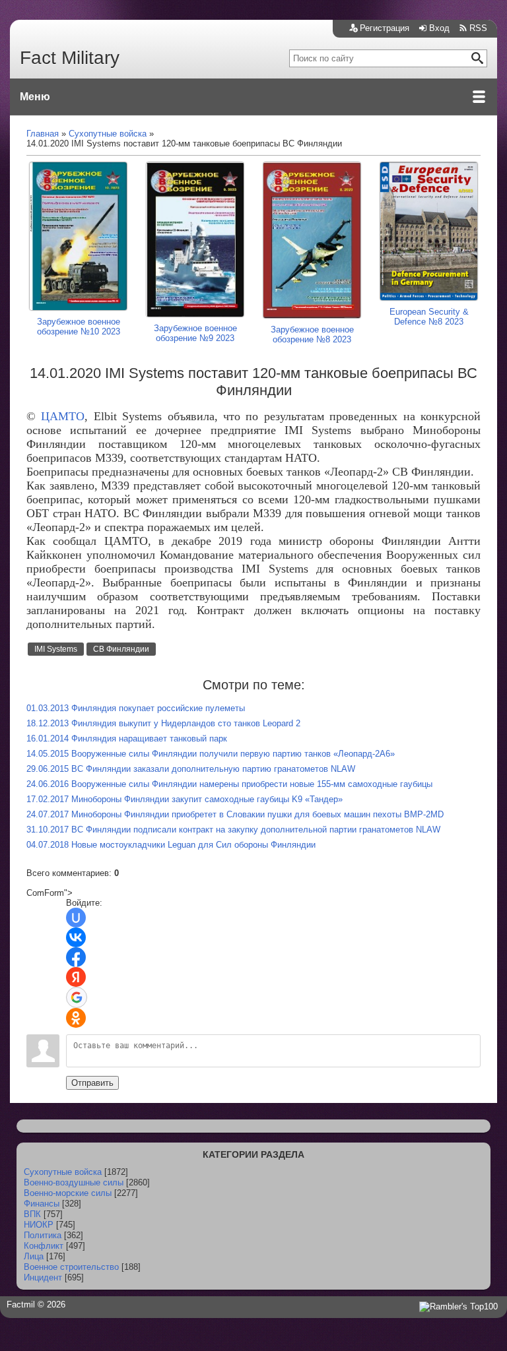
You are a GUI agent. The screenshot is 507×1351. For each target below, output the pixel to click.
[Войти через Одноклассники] (76, 1018)
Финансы (41, 1204)
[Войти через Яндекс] (76, 977)
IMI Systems (55, 649)
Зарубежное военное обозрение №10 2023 (78, 326)
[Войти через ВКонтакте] (76, 937)
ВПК (32, 1214)
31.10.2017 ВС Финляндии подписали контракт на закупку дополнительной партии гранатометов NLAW (233, 829)
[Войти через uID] (76, 917)
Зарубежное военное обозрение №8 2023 (312, 334)
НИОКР (38, 1225)
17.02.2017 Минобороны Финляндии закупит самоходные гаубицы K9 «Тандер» (184, 799)
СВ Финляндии (121, 649)
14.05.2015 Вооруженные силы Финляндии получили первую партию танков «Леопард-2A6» (210, 754)
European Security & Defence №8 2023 (429, 317)
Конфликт (43, 1246)
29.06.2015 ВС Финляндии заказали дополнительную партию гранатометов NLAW (190, 769)
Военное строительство (71, 1267)
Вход (439, 28)
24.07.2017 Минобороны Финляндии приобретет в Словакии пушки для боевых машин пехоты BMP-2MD (235, 814)
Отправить (92, 1083)
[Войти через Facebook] (76, 957)
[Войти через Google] (76, 997)
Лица (34, 1256)
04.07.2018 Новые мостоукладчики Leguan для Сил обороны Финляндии (171, 845)
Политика (42, 1235)
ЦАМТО (62, 416)
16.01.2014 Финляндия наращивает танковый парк (126, 738)
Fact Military (69, 57)
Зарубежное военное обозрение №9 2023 (195, 333)
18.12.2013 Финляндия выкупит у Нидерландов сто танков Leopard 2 (163, 723)
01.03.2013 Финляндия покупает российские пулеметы (135, 708)
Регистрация (384, 28)
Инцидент (43, 1277)
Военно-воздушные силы (73, 1182)
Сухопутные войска (63, 1172)
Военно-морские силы (68, 1193)
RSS (478, 28)
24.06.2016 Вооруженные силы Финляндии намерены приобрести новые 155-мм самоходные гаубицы (229, 784)
